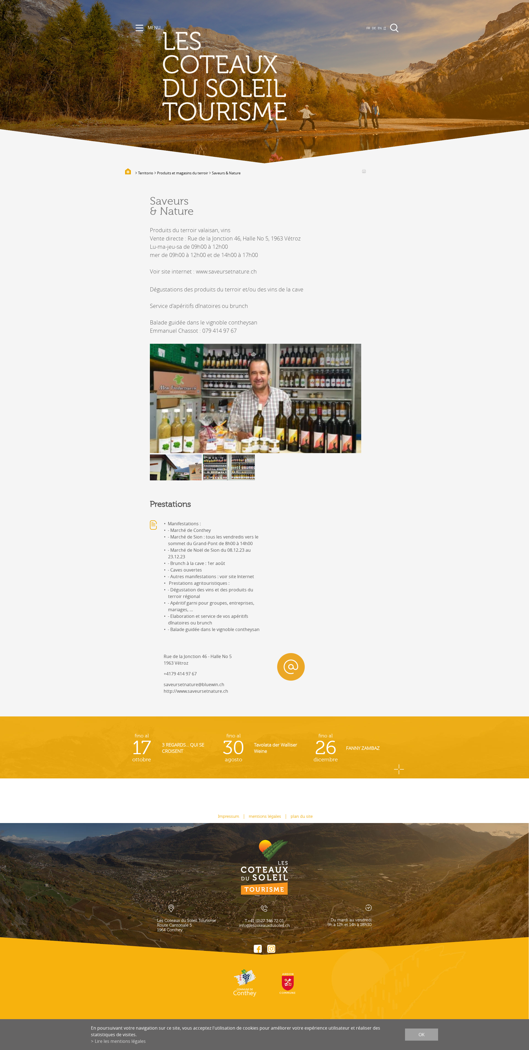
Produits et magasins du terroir (182, 173)
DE (374, 28)
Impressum (228, 816)
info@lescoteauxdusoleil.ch (264, 925)
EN (380, 28)
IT (385, 28)
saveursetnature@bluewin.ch (194, 684)
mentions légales (265, 816)
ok (422, 1035)
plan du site (302, 816)
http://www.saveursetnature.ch (196, 691)
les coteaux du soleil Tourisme (224, 77)
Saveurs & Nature (226, 173)
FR (368, 28)
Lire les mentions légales (120, 1041)
